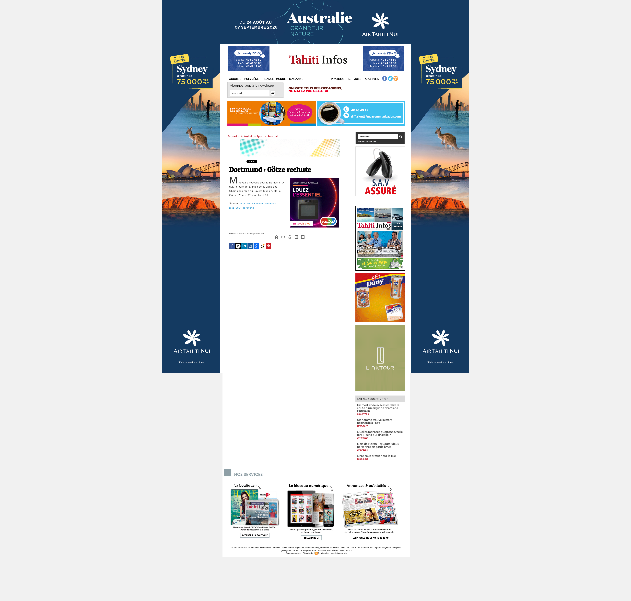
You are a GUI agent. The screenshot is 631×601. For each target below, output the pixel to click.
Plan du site (308, 553)
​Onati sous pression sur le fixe (376, 455)
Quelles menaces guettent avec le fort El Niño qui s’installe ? (380, 433)
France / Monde (274, 79)
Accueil (235, 79)
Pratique (338, 79)
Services (355, 79)
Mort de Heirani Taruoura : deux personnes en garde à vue (378, 445)
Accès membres (293, 553)
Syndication (323, 553)
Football (273, 136)
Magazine (296, 79)
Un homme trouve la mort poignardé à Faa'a (374, 421)
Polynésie (251, 79)
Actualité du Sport (252, 136)
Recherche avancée (367, 141)
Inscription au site (339, 553)
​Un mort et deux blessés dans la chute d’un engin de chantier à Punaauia (378, 408)
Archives (372, 79)
